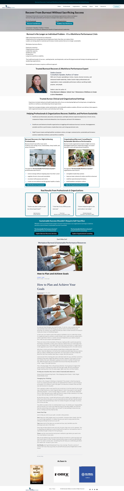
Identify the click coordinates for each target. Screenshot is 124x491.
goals (43, 277)
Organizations (76, 6)
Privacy (53, 488)
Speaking (84, 6)
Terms (50, 488)
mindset (39, 277)
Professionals (66, 6)
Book (96, 6)
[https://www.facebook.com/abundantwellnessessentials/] (93, 489)
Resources (103, 6)
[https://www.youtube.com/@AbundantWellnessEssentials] (90, 489)
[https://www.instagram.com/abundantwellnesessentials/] (95, 489)
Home (59, 6)
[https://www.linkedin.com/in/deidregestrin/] (97, 489)
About (91, 6)
